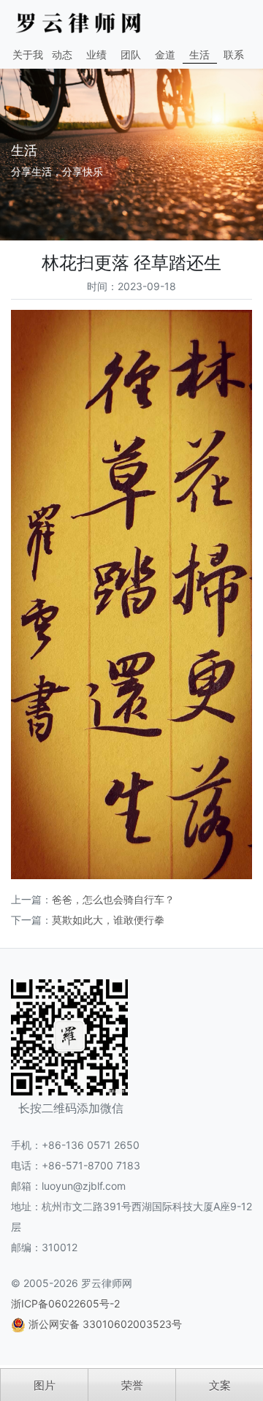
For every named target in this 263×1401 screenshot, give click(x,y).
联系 (234, 54)
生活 (199, 54)
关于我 (27, 54)
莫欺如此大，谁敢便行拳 (108, 920)
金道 (165, 54)
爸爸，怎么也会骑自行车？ (113, 899)
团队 (131, 54)
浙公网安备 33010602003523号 (105, 1324)
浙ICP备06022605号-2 (65, 1303)
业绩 (96, 54)
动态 (62, 54)
